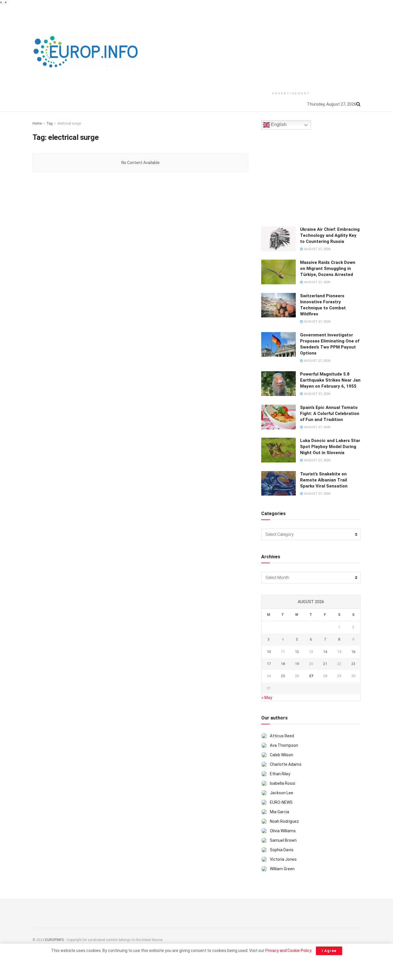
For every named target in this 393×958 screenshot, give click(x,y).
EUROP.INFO (54, 940)
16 (353, 652)
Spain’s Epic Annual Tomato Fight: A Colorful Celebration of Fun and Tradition (329, 413)
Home (37, 123)
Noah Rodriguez (284, 821)
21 (325, 664)
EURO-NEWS (281, 802)
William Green (282, 868)
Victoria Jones (283, 859)
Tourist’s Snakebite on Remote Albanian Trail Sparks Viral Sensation (324, 480)
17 (269, 664)
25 (283, 676)
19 (297, 664)
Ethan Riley (280, 774)
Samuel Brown (283, 840)
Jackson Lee (281, 793)
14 (325, 652)
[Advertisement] (291, 46)
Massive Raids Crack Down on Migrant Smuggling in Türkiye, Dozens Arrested (327, 268)
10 (269, 652)
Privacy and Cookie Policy (288, 950)
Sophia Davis (281, 849)
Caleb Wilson (281, 755)
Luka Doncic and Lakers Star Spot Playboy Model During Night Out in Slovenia (330, 446)
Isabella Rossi (282, 783)
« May (267, 697)
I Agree (329, 951)
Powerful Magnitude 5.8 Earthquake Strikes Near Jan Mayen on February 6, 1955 (330, 380)
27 (311, 676)
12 (297, 652)
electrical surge (69, 123)
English (278, 124)
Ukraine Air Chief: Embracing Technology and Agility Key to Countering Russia (330, 235)
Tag (49, 123)
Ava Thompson (284, 745)
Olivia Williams (283, 831)
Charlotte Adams (286, 764)
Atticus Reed (282, 736)
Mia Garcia (279, 812)
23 (353, 664)
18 (283, 664)
